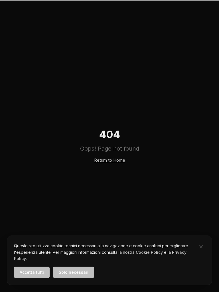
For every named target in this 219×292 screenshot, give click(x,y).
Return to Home (109, 160)
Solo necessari (73, 272)
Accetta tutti (32, 272)
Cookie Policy (149, 252)
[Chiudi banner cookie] (201, 247)
